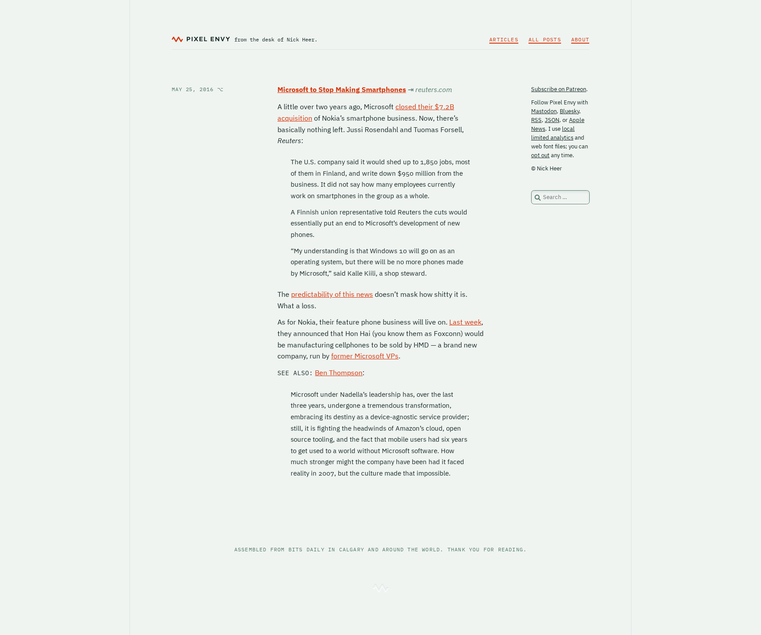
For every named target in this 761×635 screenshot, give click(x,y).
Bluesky (569, 111)
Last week (465, 322)
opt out (540, 155)
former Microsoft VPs (365, 355)
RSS (536, 120)
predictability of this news (332, 294)
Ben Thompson (338, 372)
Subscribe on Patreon (558, 89)
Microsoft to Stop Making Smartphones (341, 89)
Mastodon (544, 111)
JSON (552, 120)
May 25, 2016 (198, 89)
